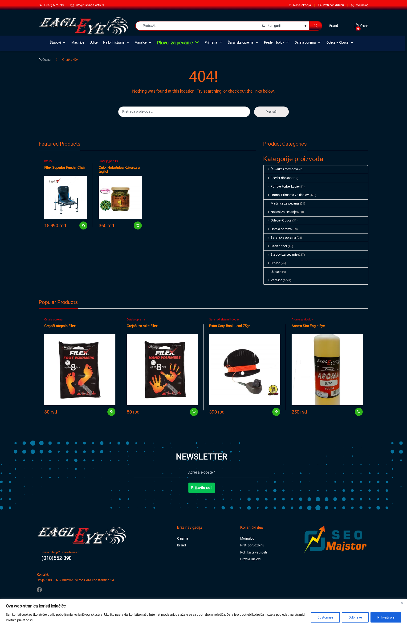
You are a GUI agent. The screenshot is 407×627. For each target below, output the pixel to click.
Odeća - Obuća (281, 220)
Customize (325, 617)
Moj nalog (362, 5)
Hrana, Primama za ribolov (290, 195)
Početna (45, 59)
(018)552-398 (56, 558)
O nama (182, 538)
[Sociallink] (39, 589)
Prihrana (211, 43)
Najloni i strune (113, 43)
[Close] (402, 603)
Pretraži (271, 112)
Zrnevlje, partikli (108, 161)
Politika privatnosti (253, 552)
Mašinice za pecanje (285, 203)
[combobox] (197, 26)
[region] (203, 613)
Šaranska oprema (240, 43)
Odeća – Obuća (337, 43)
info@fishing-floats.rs (90, 5)
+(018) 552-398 (54, 5)
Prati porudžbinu (333, 5)
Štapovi (55, 43)
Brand (333, 26)
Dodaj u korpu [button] (83, 225)
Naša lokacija (302, 5)
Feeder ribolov (274, 43)
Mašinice (77, 43)
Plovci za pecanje (175, 42)
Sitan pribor (279, 246)
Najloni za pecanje (283, 212)
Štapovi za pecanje (284, 254)
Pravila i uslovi (250, 559)
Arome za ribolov (302, 319)
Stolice (48, 161)
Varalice (141, 43)
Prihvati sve (385, 617)
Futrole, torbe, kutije (285, 186)
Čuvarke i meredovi (284, 169)
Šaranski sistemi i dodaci (224, 319)
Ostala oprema (305, 43)
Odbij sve (355, 617)
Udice (94, 43)
